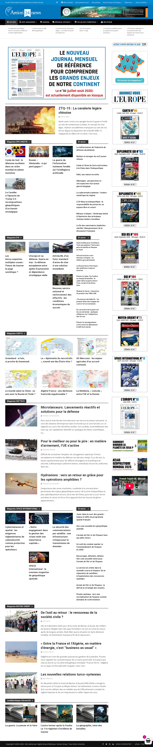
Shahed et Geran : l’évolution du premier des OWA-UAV (87, 292)
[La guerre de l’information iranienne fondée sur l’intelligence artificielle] (63, 151)
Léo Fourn (46, 621)
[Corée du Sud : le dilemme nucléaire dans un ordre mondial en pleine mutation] (15, 151)
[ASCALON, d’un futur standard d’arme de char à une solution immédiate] (63, 247)
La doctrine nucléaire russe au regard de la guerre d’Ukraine (112, 31)
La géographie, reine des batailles (89, 727)
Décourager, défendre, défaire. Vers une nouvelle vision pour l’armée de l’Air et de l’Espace (90, 559)
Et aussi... (82, 238)
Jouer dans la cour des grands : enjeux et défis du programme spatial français (90, 517)
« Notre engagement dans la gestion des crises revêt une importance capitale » (38, 535)
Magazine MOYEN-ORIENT (18, 606)
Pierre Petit (64, 117)
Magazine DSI (13, 238)
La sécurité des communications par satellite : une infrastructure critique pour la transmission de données (62, 537)
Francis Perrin (48, 652)
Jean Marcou (48, 678)
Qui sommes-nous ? (82, 2)
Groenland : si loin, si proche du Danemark (17, 360)
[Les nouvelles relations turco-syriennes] (21, 682)
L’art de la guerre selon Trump (85, 30)
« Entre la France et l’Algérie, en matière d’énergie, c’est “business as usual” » (71, 646)
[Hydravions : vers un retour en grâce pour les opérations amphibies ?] (21, 483)
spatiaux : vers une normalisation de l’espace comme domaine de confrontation (91, 597)
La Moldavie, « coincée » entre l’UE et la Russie (89, 392)
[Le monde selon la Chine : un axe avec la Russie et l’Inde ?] (21, 379)
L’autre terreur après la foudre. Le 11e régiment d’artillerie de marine (57, 728)
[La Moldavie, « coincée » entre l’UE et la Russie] (92, 379)
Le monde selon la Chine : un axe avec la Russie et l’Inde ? (20, 392)
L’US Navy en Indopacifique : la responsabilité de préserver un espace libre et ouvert (90, 204)
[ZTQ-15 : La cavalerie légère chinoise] (30, 120)
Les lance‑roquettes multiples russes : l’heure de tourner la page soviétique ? (14, 264)
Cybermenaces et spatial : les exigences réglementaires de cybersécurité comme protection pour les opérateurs (15, 538)
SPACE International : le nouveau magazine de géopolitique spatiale (39, 572)
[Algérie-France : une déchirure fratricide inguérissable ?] (57, 379)
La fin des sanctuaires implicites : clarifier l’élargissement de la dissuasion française (91, 228)
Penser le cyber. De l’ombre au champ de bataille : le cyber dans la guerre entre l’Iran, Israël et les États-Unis (87, 280)
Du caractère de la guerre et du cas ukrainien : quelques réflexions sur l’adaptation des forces (87, 313)
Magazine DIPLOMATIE (17, 142)
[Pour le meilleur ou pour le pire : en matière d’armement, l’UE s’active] (21, 449)
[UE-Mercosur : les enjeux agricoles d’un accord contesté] (92, 346)
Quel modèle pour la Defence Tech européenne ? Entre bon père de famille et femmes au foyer (87, 246)
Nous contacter (141, 2)
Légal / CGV (140, 744)
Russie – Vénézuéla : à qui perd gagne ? (38, 163)
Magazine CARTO (15, 333)
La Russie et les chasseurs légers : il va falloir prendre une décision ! (65, 31)
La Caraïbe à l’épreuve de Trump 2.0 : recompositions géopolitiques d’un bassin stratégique (13, 202)
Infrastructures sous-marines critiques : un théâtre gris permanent (85, 258)
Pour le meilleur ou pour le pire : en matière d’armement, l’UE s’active (73, 443)
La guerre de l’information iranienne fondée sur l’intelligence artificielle (61, 166)
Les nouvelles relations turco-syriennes (71, 674)
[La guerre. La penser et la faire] (21, 713)
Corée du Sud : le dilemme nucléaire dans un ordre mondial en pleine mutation (15, 166)
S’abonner (128, 2)
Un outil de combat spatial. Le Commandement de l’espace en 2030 (89, 547)
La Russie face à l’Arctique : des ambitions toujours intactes (87, 268)
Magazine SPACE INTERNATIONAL (22, 509)
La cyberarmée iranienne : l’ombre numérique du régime (91, 194)
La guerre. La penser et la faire (21, 725)
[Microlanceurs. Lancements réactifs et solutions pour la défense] (21, 415)
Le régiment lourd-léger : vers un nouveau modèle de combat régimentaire (17, 31)
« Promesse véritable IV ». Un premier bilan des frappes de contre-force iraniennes (135, 32)
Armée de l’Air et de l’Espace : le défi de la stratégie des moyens (90, 586)
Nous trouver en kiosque (112, 2)
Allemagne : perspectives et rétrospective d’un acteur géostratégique (88, 183)
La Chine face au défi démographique (39, 30)
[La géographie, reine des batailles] (92, 713)
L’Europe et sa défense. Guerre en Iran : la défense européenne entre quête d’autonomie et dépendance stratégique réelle (39, 266)
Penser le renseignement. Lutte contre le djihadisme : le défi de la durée (87, 324)
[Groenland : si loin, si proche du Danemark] (21, 346)
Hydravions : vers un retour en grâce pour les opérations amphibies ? (72, 477)
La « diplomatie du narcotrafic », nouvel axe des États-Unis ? (57, 360)
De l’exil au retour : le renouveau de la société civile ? (69, 615)
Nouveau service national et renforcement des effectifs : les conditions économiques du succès (62, 298)
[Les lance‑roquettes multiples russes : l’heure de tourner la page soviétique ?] (15, 247)
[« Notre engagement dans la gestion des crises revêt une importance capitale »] (39, 518)
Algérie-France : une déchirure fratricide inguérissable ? (56, 392)
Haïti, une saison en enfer (87, 174)
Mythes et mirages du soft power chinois (91, 157)
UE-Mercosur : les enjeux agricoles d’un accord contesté (89, 361)
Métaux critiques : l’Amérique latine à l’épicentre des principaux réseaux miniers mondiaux (92, 216)
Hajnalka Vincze (49, 449)
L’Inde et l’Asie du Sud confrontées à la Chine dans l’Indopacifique (91, 166)
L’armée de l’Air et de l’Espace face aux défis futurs (91, 536)
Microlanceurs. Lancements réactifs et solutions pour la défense (70, 409)
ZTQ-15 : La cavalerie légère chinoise (80, 110)
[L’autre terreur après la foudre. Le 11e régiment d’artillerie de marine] (57, 713)
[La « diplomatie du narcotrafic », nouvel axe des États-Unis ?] (57, 346)
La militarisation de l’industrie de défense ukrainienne (91, 148)
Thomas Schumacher (51, 416)
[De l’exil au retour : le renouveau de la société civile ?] (21, 621)
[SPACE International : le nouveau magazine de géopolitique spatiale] (39, 557)
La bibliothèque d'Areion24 (19, 700)
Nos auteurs (96, 2)
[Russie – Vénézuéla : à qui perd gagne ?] (39, 151)
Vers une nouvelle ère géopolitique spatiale (91, 527)
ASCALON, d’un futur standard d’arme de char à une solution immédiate (61, 262)
